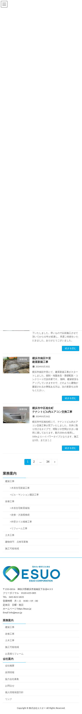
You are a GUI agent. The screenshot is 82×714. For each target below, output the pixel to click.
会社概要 (9, 666)
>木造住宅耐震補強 (19, 508)
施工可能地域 (12, 548)
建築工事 (9, 481)
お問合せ (9, 685)
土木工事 (9, 535)
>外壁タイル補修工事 (20, 521)
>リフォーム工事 (17, 528)
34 (47, 463)
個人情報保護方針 (14, 692)
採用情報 (9, 672)
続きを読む (70, 348)
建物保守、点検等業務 (16, 542)
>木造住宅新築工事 (19, 488)
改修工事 (9, 501)
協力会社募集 (12, 679)
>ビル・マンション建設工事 (23, 495)
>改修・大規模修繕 (19, 515)
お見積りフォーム (14, 654)
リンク (8, 699)
